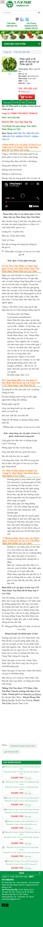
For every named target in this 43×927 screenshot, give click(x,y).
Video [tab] (23, 102)
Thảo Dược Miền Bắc (22, 52)
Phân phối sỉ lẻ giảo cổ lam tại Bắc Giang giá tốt (21, 864)
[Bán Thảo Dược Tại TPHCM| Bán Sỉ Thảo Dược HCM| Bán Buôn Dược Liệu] (21, 4)
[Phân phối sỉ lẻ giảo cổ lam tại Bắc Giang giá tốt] (21, 861)
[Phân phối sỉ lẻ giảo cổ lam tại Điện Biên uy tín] (21, 821)
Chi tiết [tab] (16, 102)
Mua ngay (28, 778)
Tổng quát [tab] (7, 102)
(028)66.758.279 (31, 28)
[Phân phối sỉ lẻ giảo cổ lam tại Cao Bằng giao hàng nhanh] (21, 783)
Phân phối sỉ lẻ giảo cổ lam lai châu (23, 746)
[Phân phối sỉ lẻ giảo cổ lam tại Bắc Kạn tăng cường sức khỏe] (21, 768)
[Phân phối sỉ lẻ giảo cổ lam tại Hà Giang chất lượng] (21, 809)
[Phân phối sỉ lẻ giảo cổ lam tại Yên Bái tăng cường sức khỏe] (21, 833)
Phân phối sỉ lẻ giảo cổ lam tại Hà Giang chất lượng (21, 812)
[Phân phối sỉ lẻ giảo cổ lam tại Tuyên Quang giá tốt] (21, 798)
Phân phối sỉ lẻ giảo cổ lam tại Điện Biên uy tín (21, 824)
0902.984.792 (12, 25)
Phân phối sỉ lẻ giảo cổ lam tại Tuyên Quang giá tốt (21, 801)
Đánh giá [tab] (31, 102)
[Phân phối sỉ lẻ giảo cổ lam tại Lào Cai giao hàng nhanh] (21, 848)
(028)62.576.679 (30, 25)
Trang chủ (7, 52)
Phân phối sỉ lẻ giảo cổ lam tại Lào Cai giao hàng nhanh (21, 852)
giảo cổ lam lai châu (11, 752)
